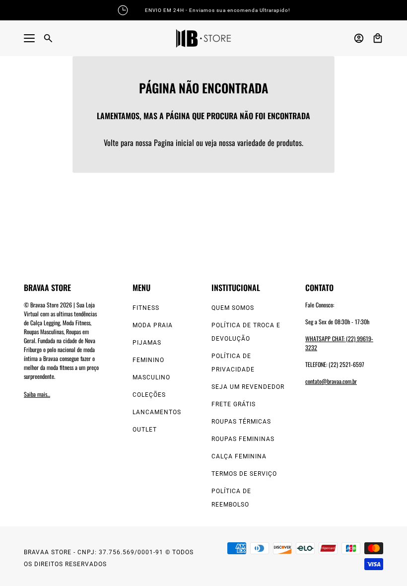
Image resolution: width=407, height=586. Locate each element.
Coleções (149, 394)
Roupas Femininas (242, 439)
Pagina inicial (174, 142)
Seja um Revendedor (247, 386)
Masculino (151, 377)
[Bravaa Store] (203, 38)
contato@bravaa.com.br (331, 381)
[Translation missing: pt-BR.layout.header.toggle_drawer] (29, 38)
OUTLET (145, 429)
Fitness (146, 307)
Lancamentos (157, 412)
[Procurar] (48, 38)
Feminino (148, 360)
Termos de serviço (244, 473)
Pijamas (147, 342)
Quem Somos (232, 307)
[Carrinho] (377, 38)
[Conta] (358, 38)
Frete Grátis (233, 404)
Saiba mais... (37, 394)
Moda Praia (153, 325)
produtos (289, 142)
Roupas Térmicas (241, 421)
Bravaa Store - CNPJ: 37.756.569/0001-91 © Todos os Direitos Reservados (109, 558)
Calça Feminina (239, 456)
